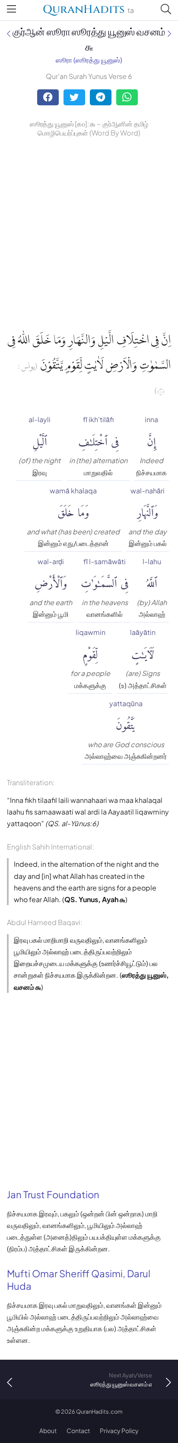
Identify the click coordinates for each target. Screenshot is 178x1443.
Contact (78, 1430)
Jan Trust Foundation (53, 1194)
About (48, 1430)
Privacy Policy (119, 1430)
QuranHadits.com (99, 1411)
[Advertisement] (89, 232)
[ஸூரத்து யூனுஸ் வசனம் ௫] (8, 33)
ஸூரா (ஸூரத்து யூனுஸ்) (89, 59)
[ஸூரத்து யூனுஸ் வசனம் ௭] (169, 33)
